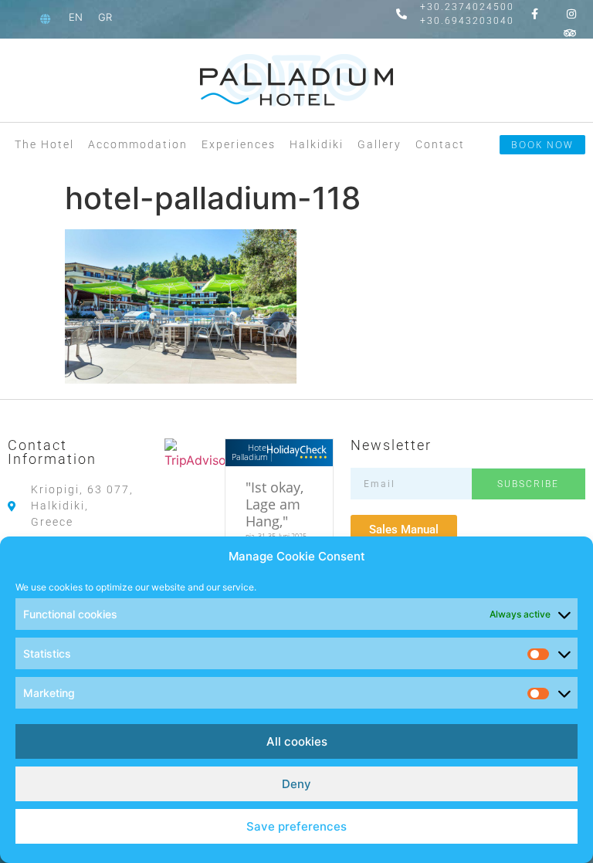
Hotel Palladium (250, 452)
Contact (440, 144)
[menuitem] (75, 17)
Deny (296, 784)
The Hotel (44, 144)
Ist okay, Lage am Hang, (274, 504)
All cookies (296, 741)
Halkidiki (317, 144)
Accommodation (138, 144)
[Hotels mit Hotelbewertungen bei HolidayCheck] (299, 453)
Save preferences (296, 826)
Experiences (239, 144)
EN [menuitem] (76, 17)
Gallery (379, 144)
